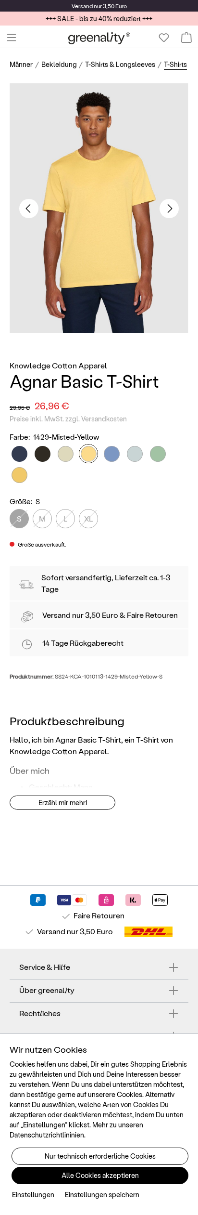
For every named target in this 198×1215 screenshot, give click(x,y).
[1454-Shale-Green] (157, 453)
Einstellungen (33, 1194)
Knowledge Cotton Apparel (58, 365)
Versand (82, 5)
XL (88, 518)
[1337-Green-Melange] (42, 453)
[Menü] (11, 37)
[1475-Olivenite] (19, 475)
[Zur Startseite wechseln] (99, 38)
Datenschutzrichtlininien (47, 1135)
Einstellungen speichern (102, 1194)
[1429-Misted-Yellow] (88, 453)
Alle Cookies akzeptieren (100, 1175)
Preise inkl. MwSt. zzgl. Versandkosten (68, 419)
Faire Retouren (152, 614)
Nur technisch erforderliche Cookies (100, 1156)
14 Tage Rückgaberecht (83, 642)
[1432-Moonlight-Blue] (111, 453)
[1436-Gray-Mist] (134, 453)
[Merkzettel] (163, 37)
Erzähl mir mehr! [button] (62, 802)
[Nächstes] (169, 208)
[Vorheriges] (28, 208)
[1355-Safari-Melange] (65, 453)
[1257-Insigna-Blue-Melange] (19, 453)
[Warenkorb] (186, 37)
